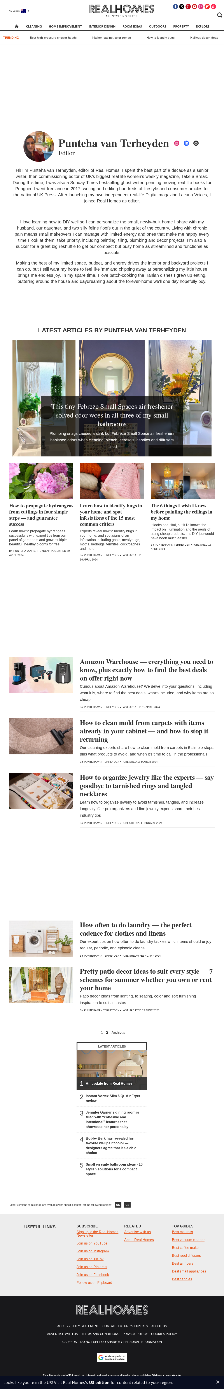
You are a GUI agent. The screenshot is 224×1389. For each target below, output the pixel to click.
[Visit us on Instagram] (200, 6)
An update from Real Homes (109, 1083)
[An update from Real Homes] (112, 1070)
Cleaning (34, 26)
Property (181, 26)
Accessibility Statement (78, 1326)
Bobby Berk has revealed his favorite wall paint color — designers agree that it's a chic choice (111, 1146)
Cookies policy (164, 1334)
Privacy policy (135, 1334)
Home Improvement (65, 26)
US (127, 1204)
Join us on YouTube (92, 1243)
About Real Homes (139, 1240)
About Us (159, 1326)
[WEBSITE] (196, 143)
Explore (203, 26)
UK (118, 1204)
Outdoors (157, 26)
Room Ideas (132, 26)
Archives (118, 1032)
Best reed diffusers (186, 1255)
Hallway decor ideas (204, 37)
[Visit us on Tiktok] (213, 6)
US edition (99, 1382)
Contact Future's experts (125, 1326)
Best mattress (182, 1232)
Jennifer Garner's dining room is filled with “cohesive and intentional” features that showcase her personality (112, 1120)
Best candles (182, 1279)
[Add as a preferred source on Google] (112, 1357)
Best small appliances (189, 1271)
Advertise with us (137, 1232)
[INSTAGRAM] (177, 143)
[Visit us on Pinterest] (188, 6)
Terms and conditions (100, 1334)
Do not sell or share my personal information (121, 1342)
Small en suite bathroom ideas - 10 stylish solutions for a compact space (114, 1169)
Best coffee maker (186, 1248)
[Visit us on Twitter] (181, 6)
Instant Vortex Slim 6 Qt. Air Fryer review (113, 1098)
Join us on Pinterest (92, 1267)
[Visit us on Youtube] (194, 6)
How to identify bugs (161, 37)
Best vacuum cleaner (188, 1240)
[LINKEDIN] (186, 143)
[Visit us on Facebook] (175, 6)
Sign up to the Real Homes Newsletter (97, 1233)
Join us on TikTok (90, 1259)
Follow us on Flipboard (94, 1283)
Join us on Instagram (93, 1251)
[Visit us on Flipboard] (207, 6)
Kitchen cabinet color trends (111, 37)
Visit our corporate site (166, 1375)
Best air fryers (182, 1263)
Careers (69, 1342)
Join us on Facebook (93, 1275)
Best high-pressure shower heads (53, 37)
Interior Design (102, 26)
